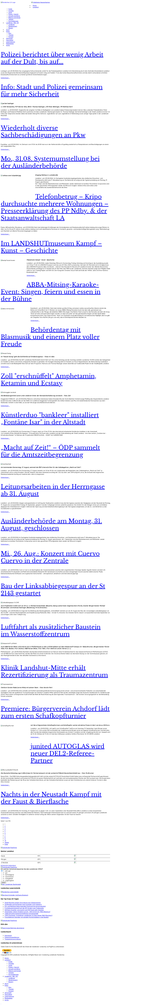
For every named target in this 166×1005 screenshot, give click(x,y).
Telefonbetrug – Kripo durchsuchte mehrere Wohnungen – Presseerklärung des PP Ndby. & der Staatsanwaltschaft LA (54, 207)
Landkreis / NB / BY (12, 23)
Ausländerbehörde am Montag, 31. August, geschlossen (51, 524)
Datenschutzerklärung (12, 937)
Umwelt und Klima (14, 16)
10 (5, 841)
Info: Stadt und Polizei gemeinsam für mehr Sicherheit (52, 90)
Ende (6, 844)
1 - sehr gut (6, 871)
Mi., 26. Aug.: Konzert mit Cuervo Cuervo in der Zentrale (50, 557)
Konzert (10, 37)
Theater (10, 35)
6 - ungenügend (8, 880)
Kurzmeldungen (13, 21)
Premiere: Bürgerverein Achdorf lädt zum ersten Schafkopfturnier (55, 712)
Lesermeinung (10, 42)
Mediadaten (10, 43)
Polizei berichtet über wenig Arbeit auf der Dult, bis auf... (52, 58)
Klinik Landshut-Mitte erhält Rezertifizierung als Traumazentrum (54, 671)
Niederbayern (12, 26)
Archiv (8, 45)
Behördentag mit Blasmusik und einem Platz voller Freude (50, 337)
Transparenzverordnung (13, 939)
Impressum (8, 935)
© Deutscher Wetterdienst (8, 865)
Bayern (10, 28)
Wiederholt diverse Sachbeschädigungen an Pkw (43, 131)
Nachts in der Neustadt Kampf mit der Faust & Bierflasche (51, 798)
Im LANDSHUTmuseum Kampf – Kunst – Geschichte (51, 247)
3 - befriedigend (8, 875)
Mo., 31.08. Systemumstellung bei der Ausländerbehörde (50, 162)
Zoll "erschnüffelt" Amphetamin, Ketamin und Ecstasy (48, 380)
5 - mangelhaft (8, 879)
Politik (10, 9)
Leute (10, 12)
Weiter (7, 842)
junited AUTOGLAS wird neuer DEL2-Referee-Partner (67, 753)
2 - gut (5, 873)
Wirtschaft (9, 38)
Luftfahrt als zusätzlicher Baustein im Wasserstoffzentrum (51, 630)
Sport (8, 30)
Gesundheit (9, 40)
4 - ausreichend (8, 877)
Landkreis (11, 24)
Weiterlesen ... (5, 78)
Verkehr (10, 19)
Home (35, 5)
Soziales (11, 11)
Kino (9, 33)
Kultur (8, 31)
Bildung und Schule (14, 18)
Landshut (36, 7)
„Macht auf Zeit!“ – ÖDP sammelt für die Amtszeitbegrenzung (50, 451)
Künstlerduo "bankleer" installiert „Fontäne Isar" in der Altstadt (50, 419)
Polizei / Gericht (13, 14)
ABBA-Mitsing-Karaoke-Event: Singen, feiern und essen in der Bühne (50, 291)
